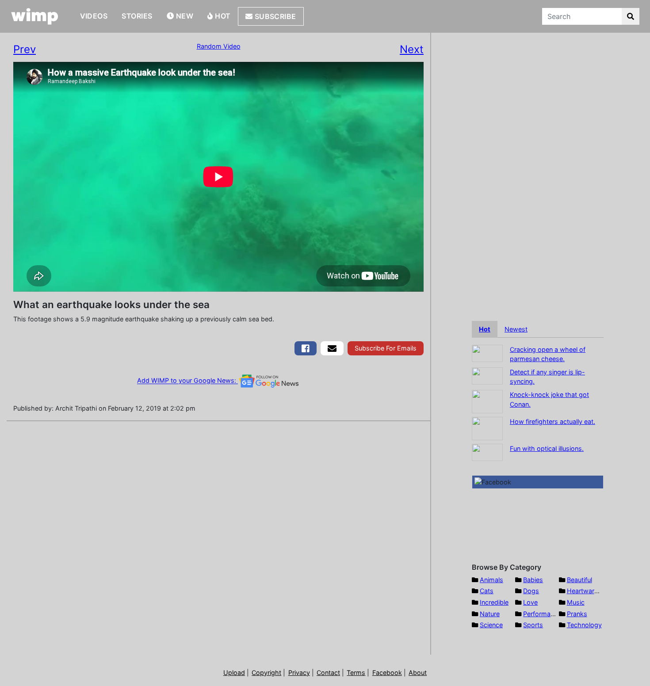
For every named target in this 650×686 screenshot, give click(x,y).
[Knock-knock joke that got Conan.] (487, 400)
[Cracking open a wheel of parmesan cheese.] (487, 352)
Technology (584, 625)
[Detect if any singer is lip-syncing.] (487, 375)
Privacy (299, 672)
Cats (486, 591)
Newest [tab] (516, 329)
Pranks (577, 613)
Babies (533, 579)
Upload (234, 672)
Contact (328, 672)
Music (576, 602)
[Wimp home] (35, 16)
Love (530, 602)
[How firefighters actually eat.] (487, 427)
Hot (222, 15)
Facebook (387, 672)
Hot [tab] (484, 329)
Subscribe (274, 16)
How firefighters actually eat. (552, 421)
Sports (533, 625)
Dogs (531, 591)
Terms (356, 672)
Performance (542, 613)
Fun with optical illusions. (547, 448)
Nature (490, 613)
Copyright (266, 672)
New (183, 15)
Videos (94, 15)
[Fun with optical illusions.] (487, 451)
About (418, 672)
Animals (491, 579)
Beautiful (579, 579)
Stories (137, 15)
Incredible (494, 602)
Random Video (219, 46)
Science (491, 625)
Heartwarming (588, 591)
